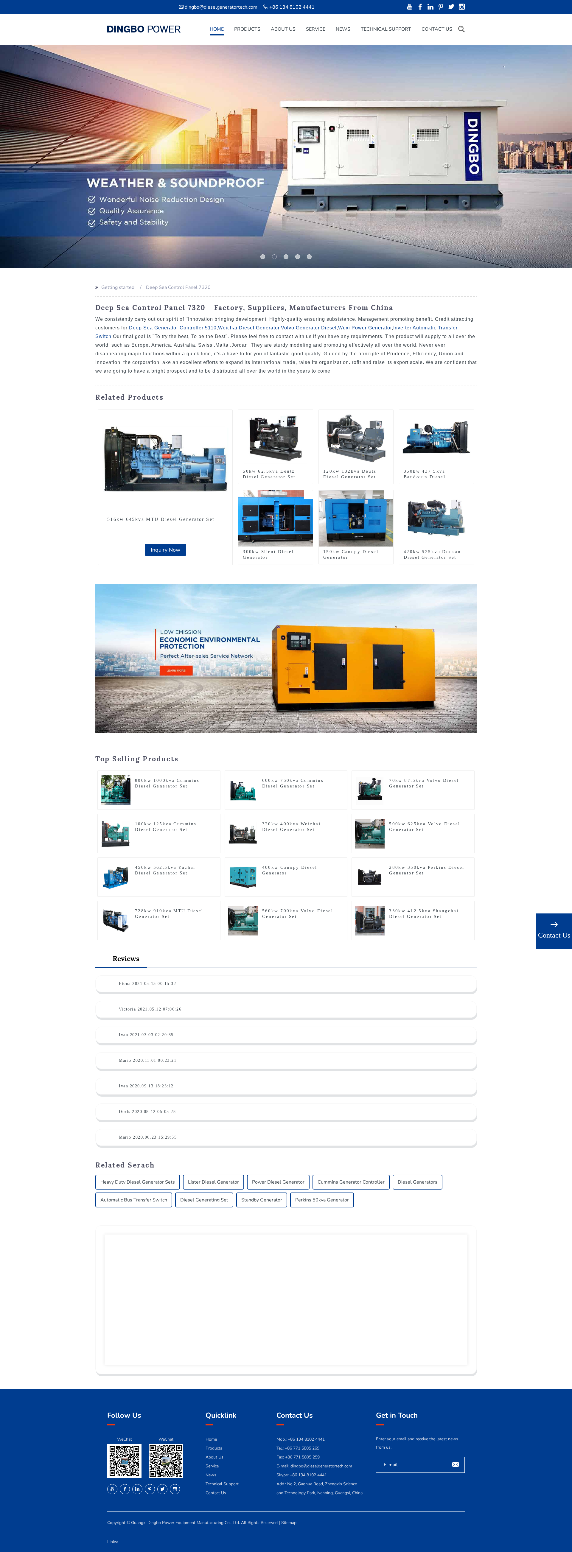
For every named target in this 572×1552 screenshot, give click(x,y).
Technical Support (386, 29)
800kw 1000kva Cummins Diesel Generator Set (167, 783)
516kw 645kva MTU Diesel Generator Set (160, 519)
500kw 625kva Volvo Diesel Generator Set (424, 826)
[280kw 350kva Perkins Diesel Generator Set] (370, 877)
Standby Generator (261, 1200)
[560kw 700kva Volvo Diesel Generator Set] (243, 920)
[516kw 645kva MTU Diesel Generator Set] (165, 460)
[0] (262, 256)
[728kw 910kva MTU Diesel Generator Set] (115, 920)
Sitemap (288, 1522)
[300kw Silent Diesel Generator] (275, 518)
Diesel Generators (417, 1182)
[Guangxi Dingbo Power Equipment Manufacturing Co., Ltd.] (144, 29)
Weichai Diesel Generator (248, 327)
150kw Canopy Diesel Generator (350, 554)
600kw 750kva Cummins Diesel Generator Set (293, 783)
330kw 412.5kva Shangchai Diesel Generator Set (423, 913)
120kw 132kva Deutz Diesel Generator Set (350, 474)
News (343, 29)
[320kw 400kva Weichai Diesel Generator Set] (243, 833)
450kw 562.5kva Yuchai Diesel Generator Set (165, 870)
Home (217, 29)
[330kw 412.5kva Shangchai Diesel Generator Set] (370, 920)
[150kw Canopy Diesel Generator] (356, 518)
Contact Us (437, 29)
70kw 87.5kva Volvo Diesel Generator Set (424, 783)
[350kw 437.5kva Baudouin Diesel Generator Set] (436, 437)
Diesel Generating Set (204, 1200)
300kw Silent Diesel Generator (268, 554)
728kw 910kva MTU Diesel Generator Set (169, 913)
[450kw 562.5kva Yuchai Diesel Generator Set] (115, 877)
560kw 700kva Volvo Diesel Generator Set (297, 913)
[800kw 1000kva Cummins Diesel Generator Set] (115, 790)
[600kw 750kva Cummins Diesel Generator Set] (243, 790)
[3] (297, 256)
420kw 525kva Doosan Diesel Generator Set (432, 554)
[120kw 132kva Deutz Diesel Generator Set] (356, 437)
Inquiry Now (165, 549)
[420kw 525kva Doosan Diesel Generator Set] (436, 518)
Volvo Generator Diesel (309, 327)
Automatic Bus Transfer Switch (133, 1200)
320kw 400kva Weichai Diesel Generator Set (291, 826)
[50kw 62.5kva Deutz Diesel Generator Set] (275, 437)
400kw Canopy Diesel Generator (289, 870)
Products (247, 29)
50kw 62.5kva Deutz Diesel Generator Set (269, 474)
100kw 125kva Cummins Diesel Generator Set (165, 826)
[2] (286, 256)
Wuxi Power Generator (365, 327)
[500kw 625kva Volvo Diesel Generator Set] (370, 833)
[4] (309, 256)
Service (315, 29)
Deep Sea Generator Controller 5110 (173, 327)
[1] (274, 256)
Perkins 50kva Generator (322, 1200)
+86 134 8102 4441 (308, 1475)
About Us (283, 29)
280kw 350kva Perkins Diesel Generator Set (426, 870)
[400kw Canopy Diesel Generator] (243, 877)
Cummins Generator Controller (351, 1182)
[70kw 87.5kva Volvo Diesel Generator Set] (370, 790)
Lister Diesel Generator (213, 1182)
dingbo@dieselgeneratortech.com (221, 7)
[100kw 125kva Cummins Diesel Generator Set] (115, 833)
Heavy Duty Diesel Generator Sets (137, 1182)
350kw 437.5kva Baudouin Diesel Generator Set (424, 477)
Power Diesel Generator (278, 1182)
